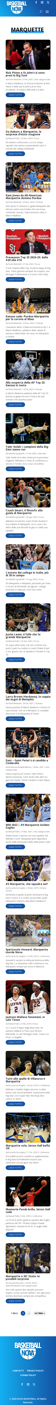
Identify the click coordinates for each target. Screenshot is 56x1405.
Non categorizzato (42, 79)
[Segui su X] (48, 2)
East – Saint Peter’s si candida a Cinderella (27, 762)
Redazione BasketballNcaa (19, 767)
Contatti (18, 1371)
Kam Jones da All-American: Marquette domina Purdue (24, 196)
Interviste (42, 453)
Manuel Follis (13, 138)
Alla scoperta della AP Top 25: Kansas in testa (25, 384)
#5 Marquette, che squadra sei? (27, 884)
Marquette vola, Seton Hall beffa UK (28, 1147)
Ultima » (40, 1313)
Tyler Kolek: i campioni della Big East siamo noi (27, 448)
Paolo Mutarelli (14, 79)
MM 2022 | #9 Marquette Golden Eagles (27, 826)
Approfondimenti (13, 1285)
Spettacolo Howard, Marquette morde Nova (27, 951)
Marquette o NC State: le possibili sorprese (23, 1277)
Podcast (39, 202)
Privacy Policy (35, 1371)
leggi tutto (15, 95)
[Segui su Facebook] (36, 2)
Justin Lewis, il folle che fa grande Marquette (23, 636)
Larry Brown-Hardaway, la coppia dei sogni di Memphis (28, 698)
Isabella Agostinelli (16, 453)
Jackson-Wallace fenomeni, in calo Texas (25, 1018)
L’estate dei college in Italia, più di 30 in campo (27, 574)
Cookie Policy (28, 1375)
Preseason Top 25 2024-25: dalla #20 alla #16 (27, 258)
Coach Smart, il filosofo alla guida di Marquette (24, 511)
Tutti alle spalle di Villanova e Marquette (25, 1080)
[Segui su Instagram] (42, 2)
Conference (45, 956)
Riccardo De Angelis (16, 888)
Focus (36, 138)
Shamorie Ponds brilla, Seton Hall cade (28, 1210)
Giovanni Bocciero (16, 1283)
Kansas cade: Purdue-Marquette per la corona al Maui (27, 318)
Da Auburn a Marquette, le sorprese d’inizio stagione (23, 133)
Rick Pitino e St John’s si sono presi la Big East (25, 74)
